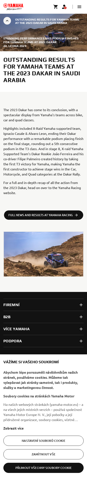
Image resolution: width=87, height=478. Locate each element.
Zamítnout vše (43, 454)
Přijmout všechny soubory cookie (43, 468)
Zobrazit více (13, 428)
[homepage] (13, 7)
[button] (79, 7)
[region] (43, 416)
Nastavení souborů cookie (43, 441)
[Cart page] (55, 6)
